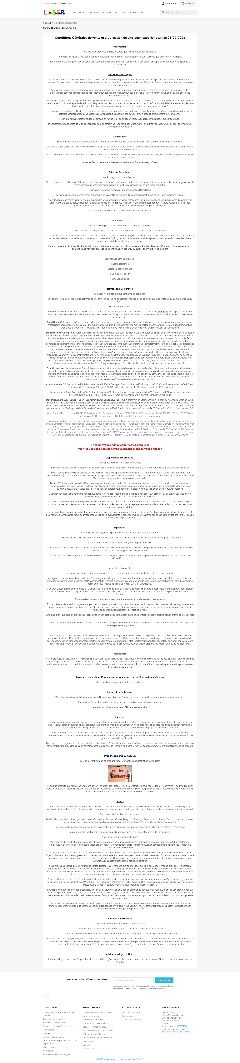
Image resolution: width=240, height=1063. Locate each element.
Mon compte (88, 1048)
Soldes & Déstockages (53, 1037)
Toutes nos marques (53, 1019)
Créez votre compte (131, 1019)
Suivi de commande (131, 1012)
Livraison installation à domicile (96, 1012)
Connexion (127, 1016)
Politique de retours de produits (97, 1030)
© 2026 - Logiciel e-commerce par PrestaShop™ (120, 1059)
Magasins (87, 1045)
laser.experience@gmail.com (175, 1031)
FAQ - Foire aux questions (55, 1022)
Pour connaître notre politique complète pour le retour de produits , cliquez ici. (151, 666)
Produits (78, 12)
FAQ (143, 12)
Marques (93, 12)
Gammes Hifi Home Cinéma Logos (58, 1026)
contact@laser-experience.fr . (95, 844)
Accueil (46, 1033)
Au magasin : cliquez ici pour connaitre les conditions (120, 293)
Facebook (46, 995)
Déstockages (129, 12)
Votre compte (131, 1007)
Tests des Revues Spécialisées (97, 1037)
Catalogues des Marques (94, 1034)
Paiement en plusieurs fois (95, 1023)
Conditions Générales (92, 1019)
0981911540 (66, 3)
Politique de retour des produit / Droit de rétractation (120, 707)
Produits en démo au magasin (57, 1054)
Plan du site (48, 1029)
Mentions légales (90, 1016)
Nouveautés (110, 12)
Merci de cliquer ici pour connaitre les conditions (120, 682)
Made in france (50, 1047)
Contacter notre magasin (94, 1027)
